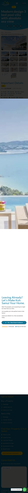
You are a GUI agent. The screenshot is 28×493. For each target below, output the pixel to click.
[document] (14, 246)
